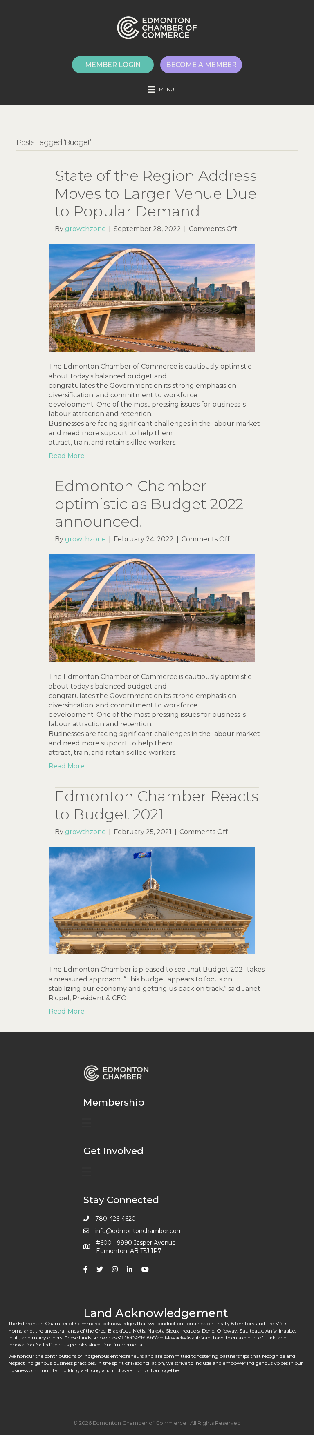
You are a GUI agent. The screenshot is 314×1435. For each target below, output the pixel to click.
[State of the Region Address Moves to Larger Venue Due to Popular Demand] (152, 297)
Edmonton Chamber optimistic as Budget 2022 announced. (149, 503)
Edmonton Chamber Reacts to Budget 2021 (156, 805)
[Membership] (86, 1123)
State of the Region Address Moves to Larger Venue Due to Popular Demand (156, 193)
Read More (67, 456)
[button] (113, 64)
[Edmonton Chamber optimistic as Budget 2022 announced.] (152, 607)
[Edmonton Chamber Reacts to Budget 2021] (152, 900)
